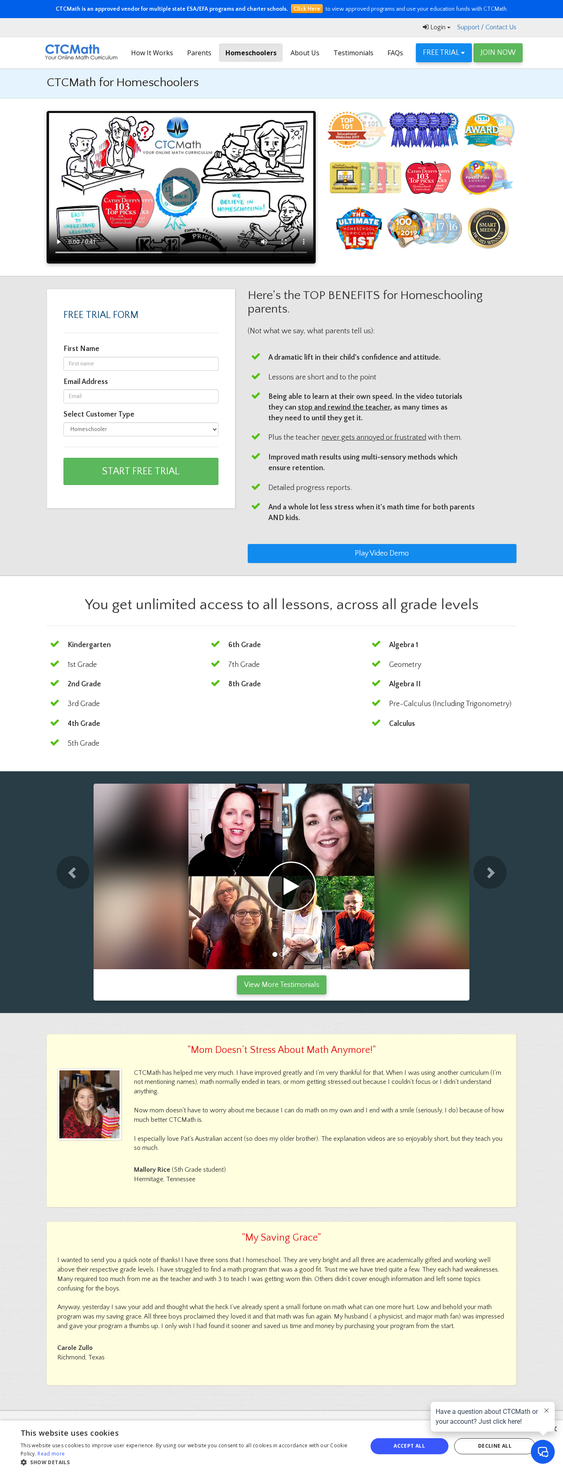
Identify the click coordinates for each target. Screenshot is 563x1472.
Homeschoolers (251, 52)
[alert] (281, 1446)
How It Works (152, 52)
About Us (305, 52)
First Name (81, 349)
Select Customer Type (98, 414)
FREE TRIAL (442, 53)
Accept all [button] (409, 1445)
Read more (51, 1453)
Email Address (85, 382)
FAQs (395, 52)
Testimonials (353, 52)
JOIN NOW (498, 53)
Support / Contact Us (486, 27)
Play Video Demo (382, 553)
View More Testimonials (281, 985)
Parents (199, 52)
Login (438, 27)
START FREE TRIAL (141, 471)
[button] (60, 876)
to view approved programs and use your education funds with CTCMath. (282, 9)
